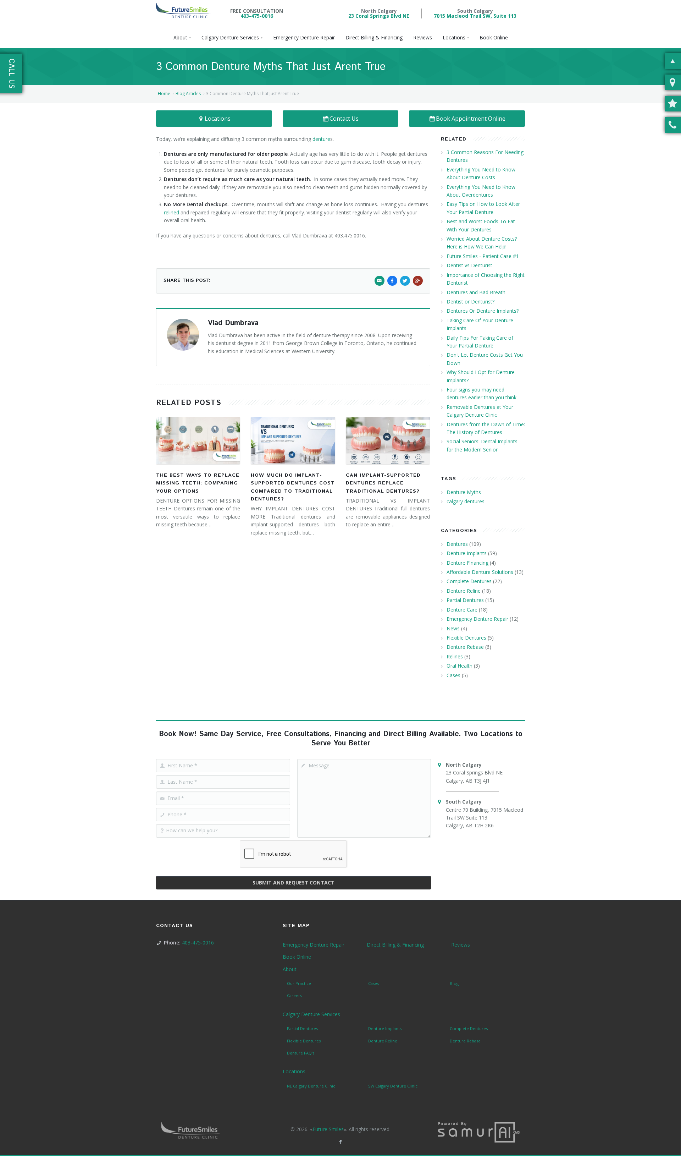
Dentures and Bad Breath (476, 292)
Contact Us (344, 118)
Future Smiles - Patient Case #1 (483, 256)
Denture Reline (464, 590)
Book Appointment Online (470, 118)
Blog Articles (188, 94)
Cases (453, 675)
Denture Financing (467, 562)
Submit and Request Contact (293, 882)
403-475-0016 (256, 15)
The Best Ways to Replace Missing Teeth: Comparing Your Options (197, 483)
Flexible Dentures (466, 637)
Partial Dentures (465, 600)
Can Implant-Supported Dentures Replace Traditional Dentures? (383, 483)
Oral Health (459, 665)
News (453, 628)
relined (171, 212)
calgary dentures (466, 501)
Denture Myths (464, 492)
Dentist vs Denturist (469, 265)
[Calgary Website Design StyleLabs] (479, 1131)
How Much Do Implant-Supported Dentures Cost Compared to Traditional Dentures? (293, 487)
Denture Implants (467, 553)
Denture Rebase (465, 646)
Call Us (11, 73)
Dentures (457, 544)
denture (321, 139)
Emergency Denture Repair (477, 618)
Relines (455, 656)
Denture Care (462, 609)
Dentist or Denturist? (470, 301)
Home (164, 94)
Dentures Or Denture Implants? (483, 310)
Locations (218, 118)
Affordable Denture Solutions (480, 572)
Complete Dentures (469, 581)
